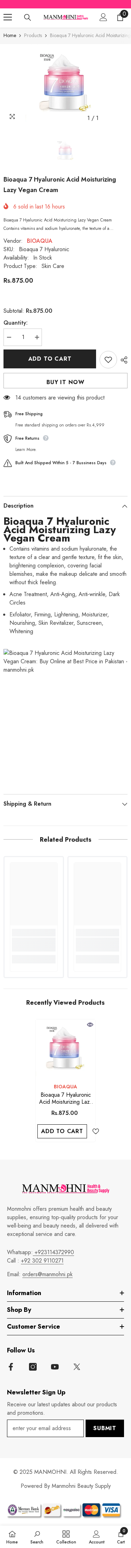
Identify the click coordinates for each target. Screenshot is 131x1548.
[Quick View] (90, 1024)
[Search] (27, 17)
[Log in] (103, 17)
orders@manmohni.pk (47, 1274)
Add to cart (50, 359)
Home (9, 35)
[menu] (7, 17)
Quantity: (15, 323)
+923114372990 (53, 1252)
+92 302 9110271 (42, 1261)
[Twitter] (76, 1366)
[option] (65, 84)
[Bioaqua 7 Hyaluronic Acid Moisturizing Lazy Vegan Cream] (65, 1049)
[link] (34, 945)
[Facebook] (10, 1366)
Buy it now (65, 382)
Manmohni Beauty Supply (81, 1486)
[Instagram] (32, 1366)
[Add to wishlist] (108, 359)
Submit (104, 1428)
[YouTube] (54, 1366)
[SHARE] (122, 360)
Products (33, 35)
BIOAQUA (39, 241)
